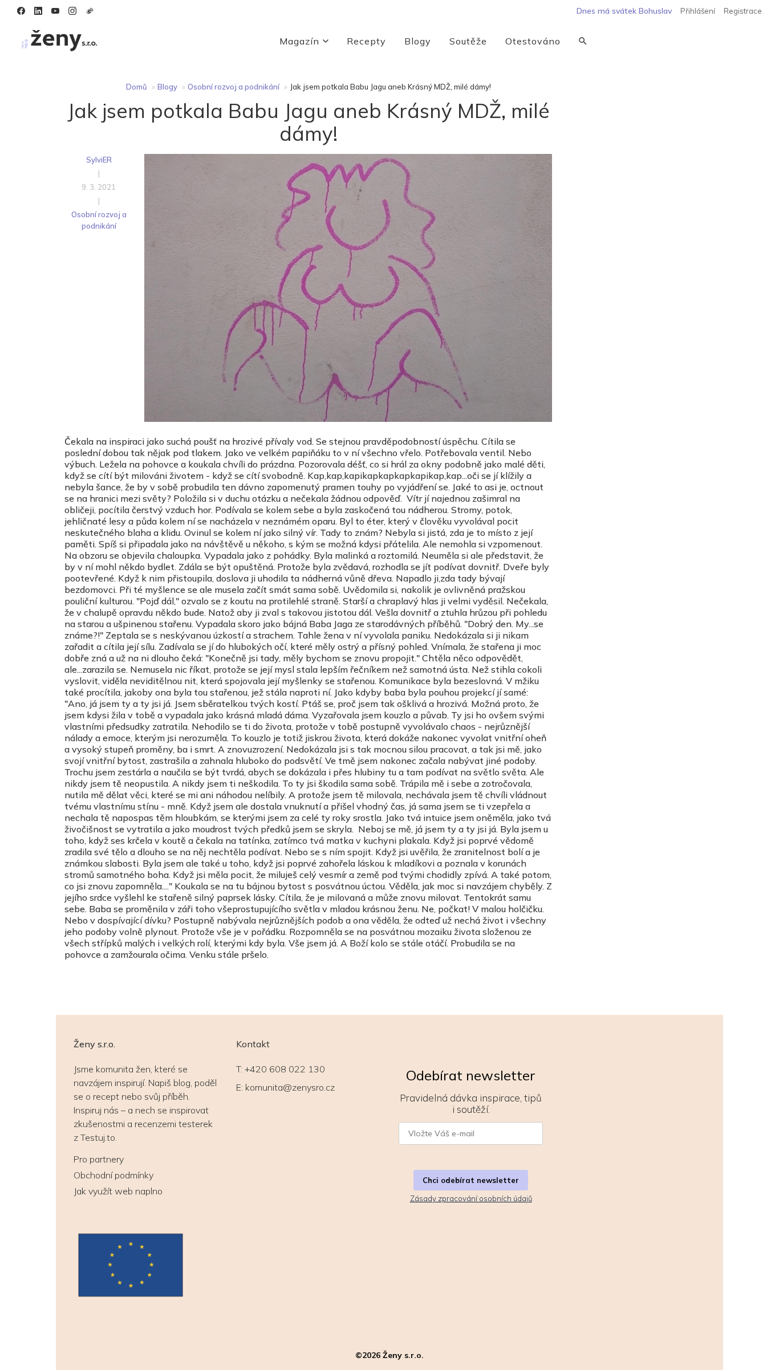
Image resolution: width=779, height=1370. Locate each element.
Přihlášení (697, 10)
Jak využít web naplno (118, 1191)
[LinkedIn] (38, 11)
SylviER (99, 159)
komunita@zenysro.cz (290, 1087)
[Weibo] (90, 11)
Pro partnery (99, 1159)
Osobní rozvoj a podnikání (233, 86)
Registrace (743, 10)
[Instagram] (72, 11)
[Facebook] (21, 11)
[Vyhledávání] (583, 41)
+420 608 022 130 (285, 1069)
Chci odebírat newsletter (471, 1180)
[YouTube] (55, 11)
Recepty (366, 41)
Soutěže (468, 41)
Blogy (417, 41)
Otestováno (533, 41)
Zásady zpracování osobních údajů (471, 1198)
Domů (136, 86)
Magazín (299, 41)
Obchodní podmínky (113, 1175)
